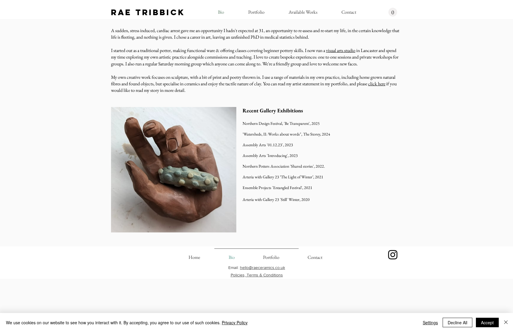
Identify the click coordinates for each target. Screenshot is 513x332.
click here (376, 84)
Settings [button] (430, 322)
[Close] (505, 322)
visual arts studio (340, 50)
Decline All (457, 322)
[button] (392, 12)
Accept (487, 322)
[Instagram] (393, 254)
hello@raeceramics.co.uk (262, 267)
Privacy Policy (235, 322)
